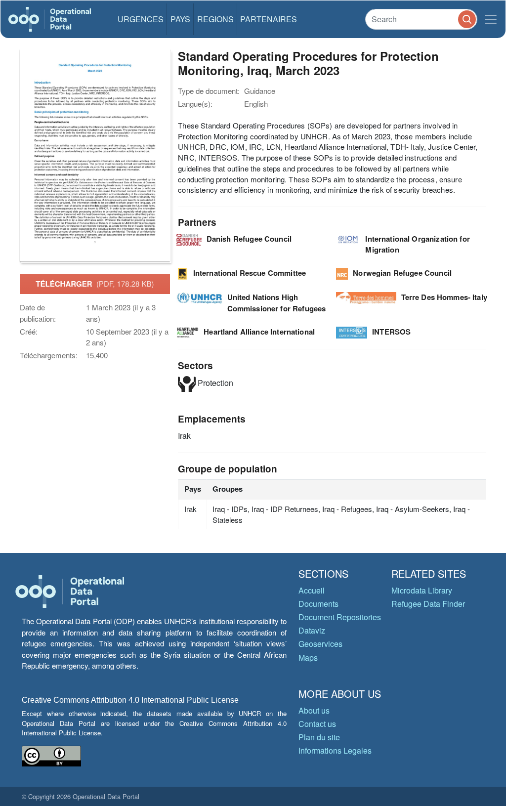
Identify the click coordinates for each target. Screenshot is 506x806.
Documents (318, 603)
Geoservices (320, 643)
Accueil (311, 590)
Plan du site (319, 737)
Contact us (317, 723)
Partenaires (268, 19)
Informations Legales (335, 750)
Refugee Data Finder (428, 603)
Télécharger (95, 283)
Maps (308, 657)
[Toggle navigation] (490, 19)
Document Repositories (339, 617)
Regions (215, 19)
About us (314, 710)
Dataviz (311, 630)
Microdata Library (421, 590)
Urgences (141, 19)
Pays (180, 19)
